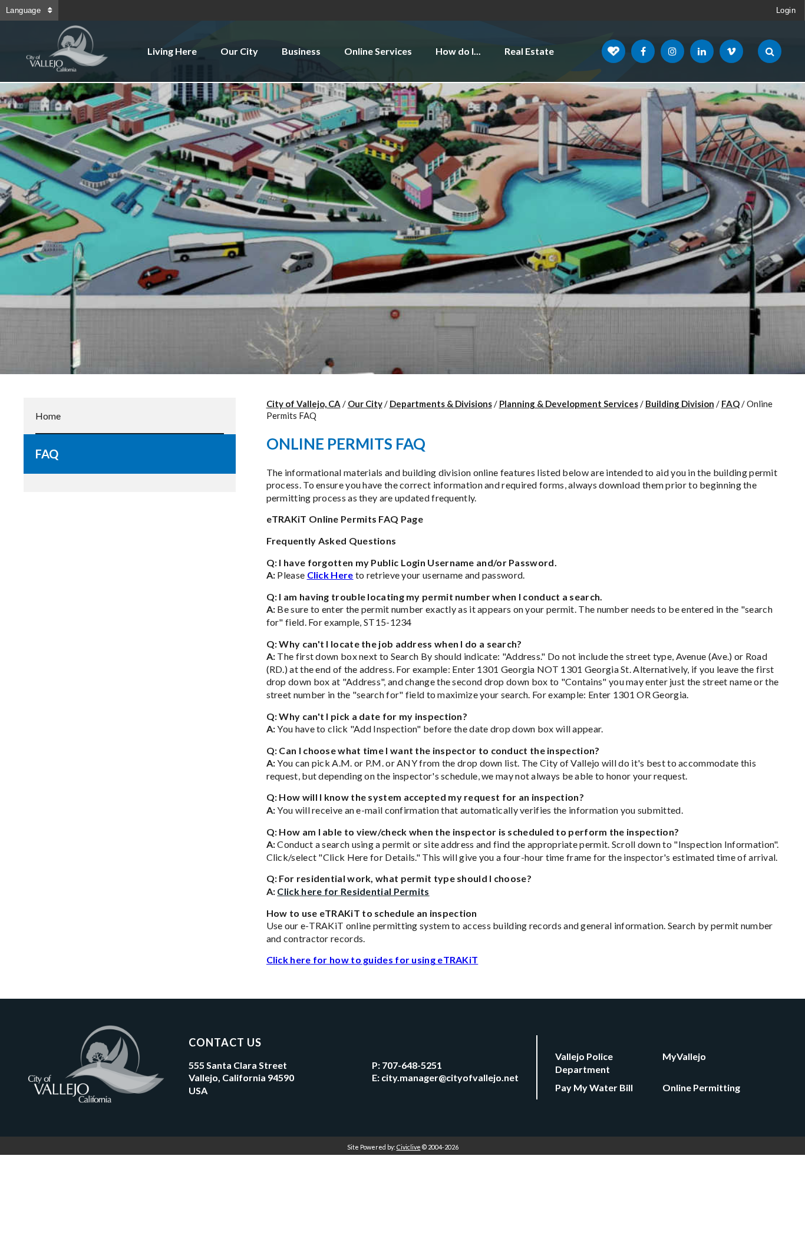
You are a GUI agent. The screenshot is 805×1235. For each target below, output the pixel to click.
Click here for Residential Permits (353, 891)
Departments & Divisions (441, 403)
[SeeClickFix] (613, 51)
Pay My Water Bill (594, 1087)
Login (786, 10)
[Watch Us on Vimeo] (731, 51)
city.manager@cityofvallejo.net (450, 1077)
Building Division (679, 403)
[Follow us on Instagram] (672, 51)
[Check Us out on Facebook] (643, 51)
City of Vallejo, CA (303, 403)
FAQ (46, 454)
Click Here (330, 574)
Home (48, 415)
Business (301, 51)
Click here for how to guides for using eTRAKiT (372, 959)
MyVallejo (684, 1056)
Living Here (172, 51)
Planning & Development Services (568, 403)
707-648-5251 (412, 1065)
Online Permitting (701, 1087)
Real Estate (529, 51)
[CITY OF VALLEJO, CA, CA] (68, 51)
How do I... (458, 51)
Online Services (378, 51)
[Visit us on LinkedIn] (702, 51)
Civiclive (409, 1147)
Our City (239, 51)
